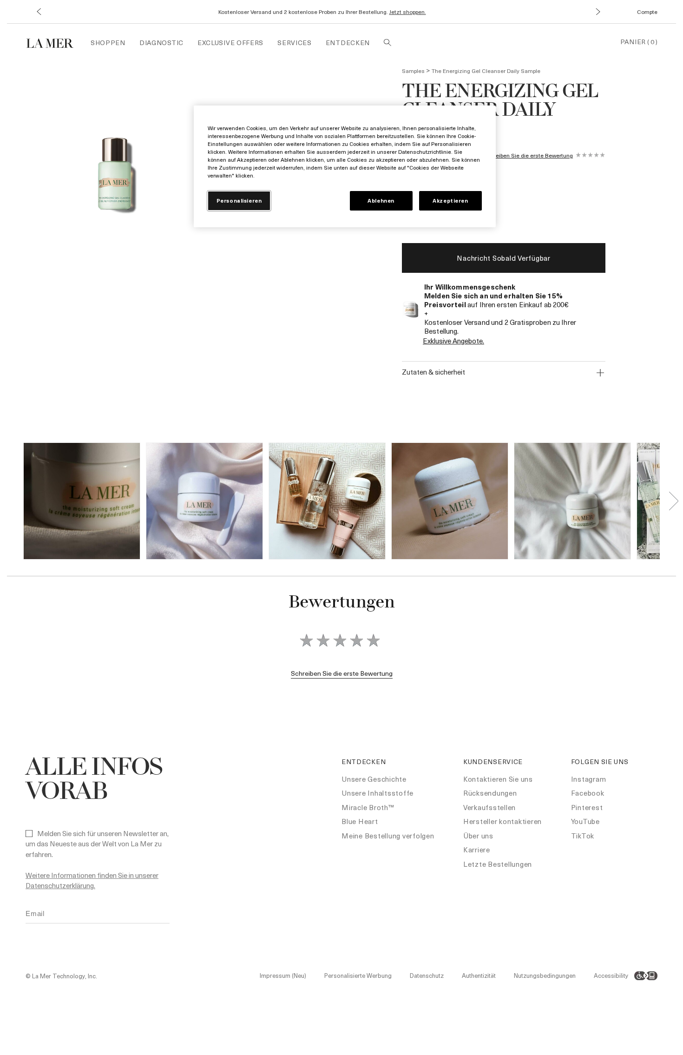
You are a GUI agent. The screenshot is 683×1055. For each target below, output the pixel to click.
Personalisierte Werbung (358, 975)
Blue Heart (360, 821)
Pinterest (587, 807)
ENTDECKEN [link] (348, 42)
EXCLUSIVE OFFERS (230, 42)
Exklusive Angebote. (453, 341)
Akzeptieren (450, 200)
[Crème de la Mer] (55, 42)
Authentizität (479, 975)
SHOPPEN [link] (108, 42)
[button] (38, 11)
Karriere (476, 849)
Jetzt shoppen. (407, 11)
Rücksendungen (490, 793)
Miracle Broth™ (368, 807)
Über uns (478, 836)
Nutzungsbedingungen (545, 975)
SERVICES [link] (294, 42)
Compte (647, 11)
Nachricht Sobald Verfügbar (504, 258)
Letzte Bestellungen (497, 864)
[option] (115, 177)
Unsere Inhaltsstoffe (378, 793)
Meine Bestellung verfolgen (388, 836)
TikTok (583, 836)
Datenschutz (427, 975)
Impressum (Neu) (283, 975)
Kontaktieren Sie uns (498, 779)
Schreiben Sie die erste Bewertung (528, 155)
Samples (413, 70)
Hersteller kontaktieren (502, 821)
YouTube (585, 821)
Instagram (588, 779)
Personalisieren (239, 200)
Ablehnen (381, 200)
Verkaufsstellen (489, 807)
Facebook (587, 793)
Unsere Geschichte (374, 779)
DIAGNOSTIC (161, 42)
